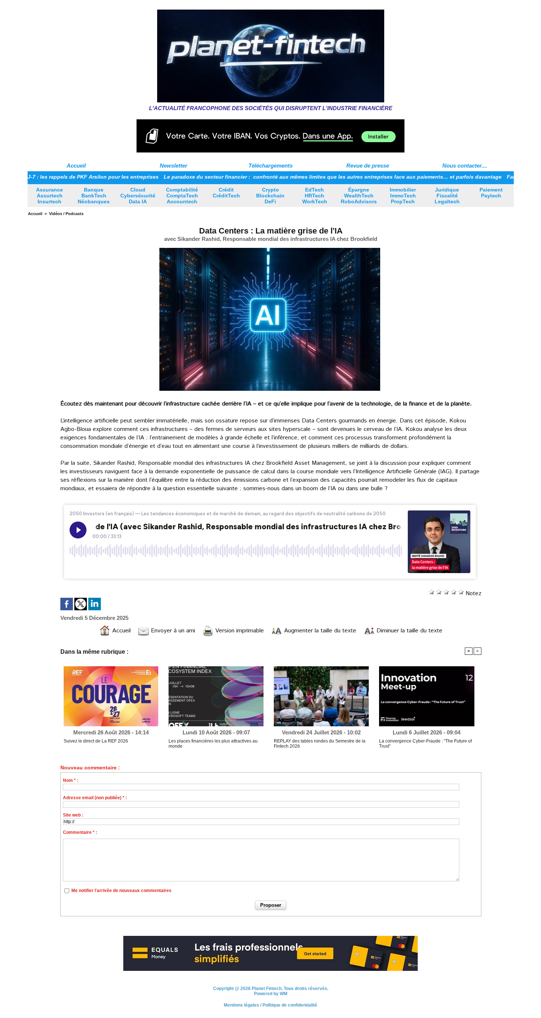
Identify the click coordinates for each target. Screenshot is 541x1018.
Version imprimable (238, 630)
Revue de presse (367, 165)
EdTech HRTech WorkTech (314, 195)
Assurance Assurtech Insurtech (49, 195)
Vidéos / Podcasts (66, 213)
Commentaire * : (80, 832)
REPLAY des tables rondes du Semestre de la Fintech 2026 (319, 743)
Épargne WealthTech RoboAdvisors (359, 195)
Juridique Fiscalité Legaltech (447, 195)
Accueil (76, 165)
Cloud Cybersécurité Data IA (137, 195)
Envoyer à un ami (172, 630)
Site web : (73, 815)
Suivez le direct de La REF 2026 (96, 741)
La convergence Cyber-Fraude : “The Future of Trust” (425, 743)
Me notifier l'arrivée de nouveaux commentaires (121, 890)
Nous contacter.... (464, 165)
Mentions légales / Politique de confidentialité (270, 1008)
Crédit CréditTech (226, 193)
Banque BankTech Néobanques (94, 195)
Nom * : (70, 780)
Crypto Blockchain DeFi (270, 195)
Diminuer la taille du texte (408, 630)
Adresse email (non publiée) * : (95, 797)
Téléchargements (270, 165)
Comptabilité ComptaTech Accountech (182, 195)
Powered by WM (270, 996)
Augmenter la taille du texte (319, 630)
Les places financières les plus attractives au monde (213, 743)
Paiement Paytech (491, 193)
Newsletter (173, 165)
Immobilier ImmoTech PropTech (403, 195)
